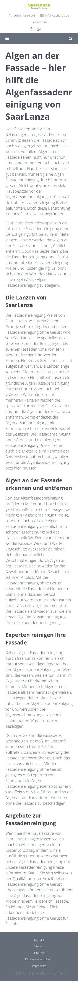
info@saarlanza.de (57, 15)
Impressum (39, 22)
